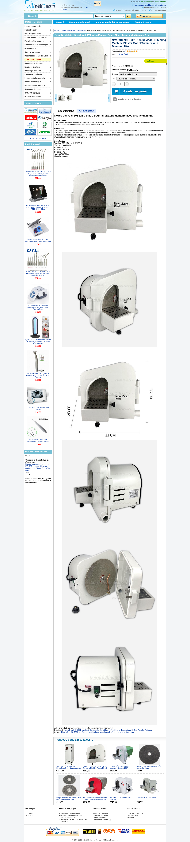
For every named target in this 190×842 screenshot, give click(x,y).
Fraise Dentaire (31, 30)
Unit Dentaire (30, 48)
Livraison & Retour (32, 476)
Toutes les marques (38, 138)
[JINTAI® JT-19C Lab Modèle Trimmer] (122, 785)
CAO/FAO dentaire (32, 93)
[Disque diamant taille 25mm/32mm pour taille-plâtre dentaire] (69, 785)
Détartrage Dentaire (32, 34)
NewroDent (123, 54)
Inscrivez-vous (160, 2)
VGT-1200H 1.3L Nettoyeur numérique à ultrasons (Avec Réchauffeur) (37, 307)
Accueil (60, 22)
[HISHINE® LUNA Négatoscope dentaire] (38, 395)
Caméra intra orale (32, 52)
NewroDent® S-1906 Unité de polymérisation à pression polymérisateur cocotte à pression (97, 732)
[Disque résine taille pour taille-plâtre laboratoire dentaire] (149, 754)
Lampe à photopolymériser (35, 37)
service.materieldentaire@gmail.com (150, 5)
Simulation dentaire (32, 89)
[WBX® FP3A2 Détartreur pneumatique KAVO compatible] (38, 427)
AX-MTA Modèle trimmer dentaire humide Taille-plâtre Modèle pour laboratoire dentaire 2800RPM (95, 799)
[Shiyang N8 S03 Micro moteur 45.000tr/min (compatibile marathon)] (38, 227)
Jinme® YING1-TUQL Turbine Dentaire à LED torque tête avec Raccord (37, 375)
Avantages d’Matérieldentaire (71, 815)
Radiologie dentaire (32, 71)
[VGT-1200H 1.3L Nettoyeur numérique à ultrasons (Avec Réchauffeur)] (38, 293)
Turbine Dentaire (143, 22)
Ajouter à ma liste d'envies (129, 99)
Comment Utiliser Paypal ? (103, 820)
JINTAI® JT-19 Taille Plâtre (146, 798)
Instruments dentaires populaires (112, 22)
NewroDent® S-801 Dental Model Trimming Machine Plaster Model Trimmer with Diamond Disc (95, 768)
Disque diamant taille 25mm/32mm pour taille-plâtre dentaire (68, 798)
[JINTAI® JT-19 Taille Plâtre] (149, 785)
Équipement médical (33, 74)
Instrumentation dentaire (34, 78)
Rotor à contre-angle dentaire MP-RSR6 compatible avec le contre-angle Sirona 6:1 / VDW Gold (37, 456)
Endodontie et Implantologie (36, 45)
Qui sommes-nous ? (67, 818)
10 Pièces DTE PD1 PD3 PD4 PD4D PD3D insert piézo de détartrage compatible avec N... (38, 273)
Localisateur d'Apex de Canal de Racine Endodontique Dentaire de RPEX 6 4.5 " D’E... (38, 207)
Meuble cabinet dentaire (34, 85)
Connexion (29, 813)
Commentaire (132, 815)
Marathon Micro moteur (34, 41)
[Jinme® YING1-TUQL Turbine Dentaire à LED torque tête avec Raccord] (38, 361)
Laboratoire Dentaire (33, 60)
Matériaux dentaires (32, 97)
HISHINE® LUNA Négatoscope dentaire (38, 408)
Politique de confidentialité (69, 813)
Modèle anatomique (32, 82)
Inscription (29, 815)
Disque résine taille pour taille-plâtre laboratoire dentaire (149, 767)
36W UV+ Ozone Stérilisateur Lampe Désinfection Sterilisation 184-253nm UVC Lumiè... (38, 341)
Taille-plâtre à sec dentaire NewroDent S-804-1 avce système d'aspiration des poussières (68, 768)
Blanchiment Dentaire (33, 63)
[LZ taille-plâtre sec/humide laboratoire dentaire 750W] (122, 754)
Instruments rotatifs (32, 26)
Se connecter (146, 2)
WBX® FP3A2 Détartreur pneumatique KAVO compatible (38, 440)
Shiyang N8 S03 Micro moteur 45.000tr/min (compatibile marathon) (38, 240)
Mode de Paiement (100, 813)
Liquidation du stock (79, 22)
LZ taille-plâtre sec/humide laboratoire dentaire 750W (119, 767)
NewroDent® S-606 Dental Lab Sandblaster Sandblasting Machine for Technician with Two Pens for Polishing (108, 730)
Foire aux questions (135, 813)
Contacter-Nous (99, 818)
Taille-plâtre (81, 30)
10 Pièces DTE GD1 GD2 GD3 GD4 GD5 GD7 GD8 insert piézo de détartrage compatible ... (38, 173)
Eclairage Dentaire (32, 67)
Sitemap (60, 26)
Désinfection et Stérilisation (36, 56)
